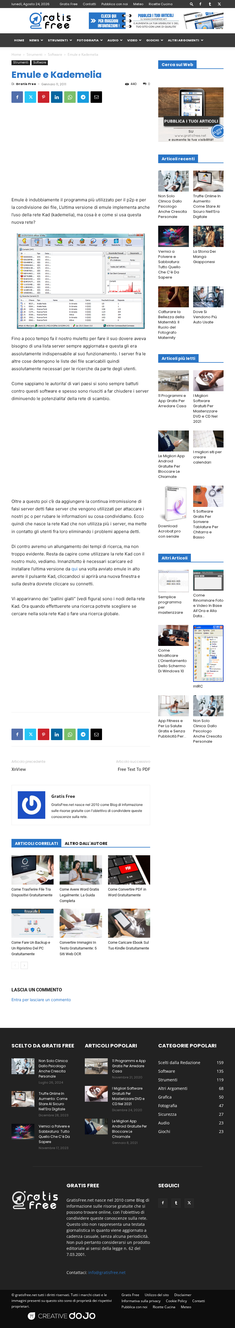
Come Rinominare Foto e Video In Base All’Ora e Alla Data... (208, 605)
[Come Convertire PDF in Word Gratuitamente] (129, 869)
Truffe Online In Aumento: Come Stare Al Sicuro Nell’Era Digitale (207, 206)
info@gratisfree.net (107, 1272)
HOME (19, 40)
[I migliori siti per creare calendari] (208, 439)
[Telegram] (83, 97)
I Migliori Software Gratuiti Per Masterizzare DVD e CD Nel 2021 (205, 408)
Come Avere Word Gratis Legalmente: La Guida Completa (79, 895)
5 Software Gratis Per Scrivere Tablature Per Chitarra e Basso (205, 524)
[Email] (96, 97)
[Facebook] (200, 4)
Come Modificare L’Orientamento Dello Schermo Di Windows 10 (172, 661)
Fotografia (88, 40)
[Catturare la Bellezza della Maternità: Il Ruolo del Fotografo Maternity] (173, 296)
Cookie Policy (176, 1300)
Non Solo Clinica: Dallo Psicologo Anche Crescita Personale (172, 206)
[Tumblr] (209, 4)
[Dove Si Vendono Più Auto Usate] (208, 296)
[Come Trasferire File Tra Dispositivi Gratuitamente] (32, 869)
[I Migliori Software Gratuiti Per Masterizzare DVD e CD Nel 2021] (208, 380)
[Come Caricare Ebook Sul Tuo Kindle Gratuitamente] (129, 923)
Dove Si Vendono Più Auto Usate (205, 317)
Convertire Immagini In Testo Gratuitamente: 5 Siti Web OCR (78, 948)
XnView (18, 769)
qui (74, 569)
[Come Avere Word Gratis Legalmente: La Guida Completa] (81, 869)
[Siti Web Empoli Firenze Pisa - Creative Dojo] (62, 1322)
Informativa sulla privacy (141, 1300)
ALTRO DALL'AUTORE (86, 843)
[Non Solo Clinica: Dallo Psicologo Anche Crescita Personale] (173, 181)
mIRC (198, 686)
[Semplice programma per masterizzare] (173, 581)
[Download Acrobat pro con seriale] (173, 504)
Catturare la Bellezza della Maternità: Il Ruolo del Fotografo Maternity (171, 324)
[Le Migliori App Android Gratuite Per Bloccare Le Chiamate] (173, 441)
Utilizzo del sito (157, 1294)
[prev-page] (15, 965)
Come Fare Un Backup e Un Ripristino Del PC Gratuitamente (30, 948)
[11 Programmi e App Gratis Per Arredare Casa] (173, 380)
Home (16, 54)
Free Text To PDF (134, 769)
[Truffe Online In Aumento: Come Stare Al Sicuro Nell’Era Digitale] (208, 181)
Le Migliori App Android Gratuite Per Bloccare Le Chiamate (171, 466)
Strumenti (58, 40)
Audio (112, 40)
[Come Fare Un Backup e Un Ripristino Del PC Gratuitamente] (32, 923)
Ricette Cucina (161, 4)
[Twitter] (219, 4)
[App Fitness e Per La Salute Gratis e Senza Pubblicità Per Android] (173, 705)
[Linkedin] (56, 97)
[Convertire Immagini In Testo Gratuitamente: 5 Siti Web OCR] (81, 923)
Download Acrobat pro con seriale (169, 531)
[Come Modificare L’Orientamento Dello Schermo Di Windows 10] (173, 635)
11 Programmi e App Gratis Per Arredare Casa (172, 401)
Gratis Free (68, 4)
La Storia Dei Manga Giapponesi (204, 257)
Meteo (138, 4)
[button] (191, 4)
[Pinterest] (43, 97)
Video (132, 40)
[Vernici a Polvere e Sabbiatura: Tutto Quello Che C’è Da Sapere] (173, 236)
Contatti (89, 4)
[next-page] (24, 965)
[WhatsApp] (70, 97)
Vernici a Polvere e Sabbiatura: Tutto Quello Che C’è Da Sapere (169, 264)
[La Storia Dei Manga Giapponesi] (208, 236)
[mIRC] (208, 653)
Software (55, 54)
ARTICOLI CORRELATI (36, 843)
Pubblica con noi (114, 4)
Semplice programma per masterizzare (170, 604)
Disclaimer (182, 1294)
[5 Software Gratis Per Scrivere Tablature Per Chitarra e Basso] (208, 496)
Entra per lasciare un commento (41, 999)
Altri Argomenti (183, 40)
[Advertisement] (80, 153)
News (34, 40)
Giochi (152, 40)
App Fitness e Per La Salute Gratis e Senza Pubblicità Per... (172, 728)
